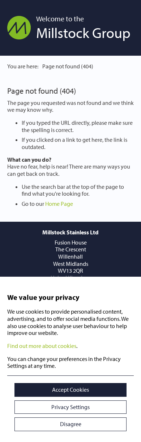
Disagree (70, 424)
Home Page (59, 203)
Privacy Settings (70, 407)
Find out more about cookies (41, 345)
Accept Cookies (70, 389)
